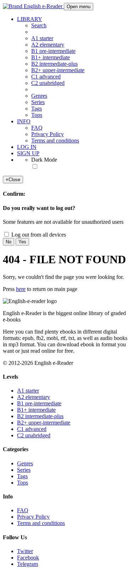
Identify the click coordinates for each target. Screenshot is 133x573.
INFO (24, 121)
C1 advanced (46, 77)
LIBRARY (29, 19)
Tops (36, 115)
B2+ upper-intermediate (57, 70)
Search (38, 25)
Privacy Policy (47, 134)
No (8, 241)
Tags (36, 109)
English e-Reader (43, 6)
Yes (22, 241)
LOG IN (27, 147)
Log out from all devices (38, 235)
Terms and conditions (55, 140)
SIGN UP (28, 153)
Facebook (28, 558)
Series (38, 102)
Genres (39, 96)
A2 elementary (47, 45)
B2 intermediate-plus (54, 64)
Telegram (27, 564)
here (21, 289)
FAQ (37, 128)
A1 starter (42, 38)
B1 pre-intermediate (53, 51)
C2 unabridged (48, 83)
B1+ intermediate (50, 57)
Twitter (25, 551)
